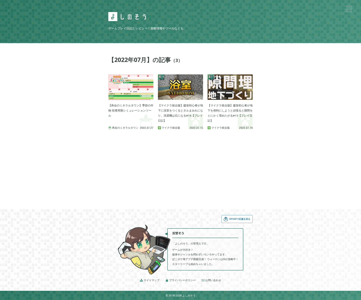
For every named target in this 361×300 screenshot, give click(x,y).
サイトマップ (149, 280)
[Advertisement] (180, 164)
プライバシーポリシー (180, 280)
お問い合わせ (211, 280)
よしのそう (189, 295)
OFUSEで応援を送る (239, 219)
